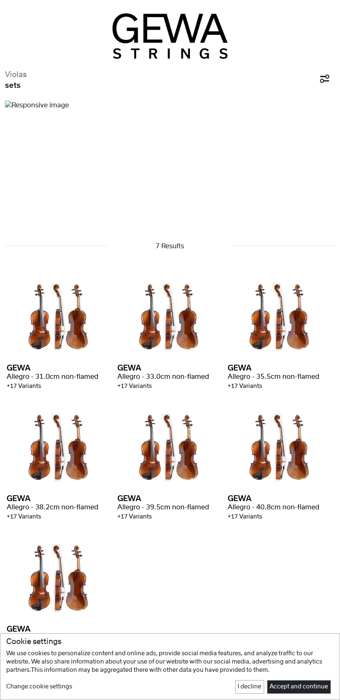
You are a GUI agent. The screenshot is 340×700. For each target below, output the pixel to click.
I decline (249, 687)
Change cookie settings (39, 687)
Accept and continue (299, 687)
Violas (16, 75)
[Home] (170, 36)
